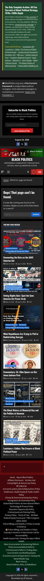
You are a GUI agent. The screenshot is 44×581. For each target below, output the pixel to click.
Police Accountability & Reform (21, 547)
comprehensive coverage (24, 24)
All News (34, 515)
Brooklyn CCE (10, 55)
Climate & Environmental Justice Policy (21, 497)
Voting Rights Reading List (28, 66)
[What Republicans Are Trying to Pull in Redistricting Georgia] (22, 318)
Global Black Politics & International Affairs (21, 503)
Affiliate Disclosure (15, 480)
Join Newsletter (22, 131)
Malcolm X (17, 60)
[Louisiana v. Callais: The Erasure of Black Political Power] (22, 432)
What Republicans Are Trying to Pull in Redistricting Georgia (20, 335)
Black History (10, 398)
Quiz (20, 286)
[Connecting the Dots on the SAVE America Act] (22, 241)
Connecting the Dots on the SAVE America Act (18, 259)
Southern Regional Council (20, 57)
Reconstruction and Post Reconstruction (19, 401)
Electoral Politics (11, 248)
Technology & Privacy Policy (21, 506)
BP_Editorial (21, 486)
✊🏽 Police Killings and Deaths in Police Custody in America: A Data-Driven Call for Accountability (21, 532)
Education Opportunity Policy (21, 509)
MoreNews (15, 578)
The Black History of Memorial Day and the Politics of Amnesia (21, 412)
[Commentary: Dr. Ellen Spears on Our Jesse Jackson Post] (22, 356)
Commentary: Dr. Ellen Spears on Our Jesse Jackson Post (20, 373)
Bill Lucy (20, 55)
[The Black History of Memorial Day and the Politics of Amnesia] (22, 394)
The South (22, 325)
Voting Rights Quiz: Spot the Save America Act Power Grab (18, 297)
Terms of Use (23, 515)
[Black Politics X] (22, 144)
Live (39, 172)
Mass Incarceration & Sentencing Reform (21, 544)
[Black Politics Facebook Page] (18, 144)
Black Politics (22, 159)
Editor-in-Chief (9, 264)
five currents (31, 17)
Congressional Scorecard (27, 52)
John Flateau (27, 60)
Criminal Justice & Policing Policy (21, 512)
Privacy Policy (10, 515)
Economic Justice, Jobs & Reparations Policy (21, 489)
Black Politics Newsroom (12, 340)
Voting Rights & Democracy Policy (17, 251)
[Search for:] (17, 214)
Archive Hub (30, 480)
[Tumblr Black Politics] (26, 144)
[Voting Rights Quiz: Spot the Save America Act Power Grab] (22, 279)
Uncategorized (11, 366)
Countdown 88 (28, 47)
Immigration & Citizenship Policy (21, 500)
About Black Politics (25, 477)
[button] (2, 172)
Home (6, 180)
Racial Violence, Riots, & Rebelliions (21, 564)
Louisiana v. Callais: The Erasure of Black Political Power (21, 450)
